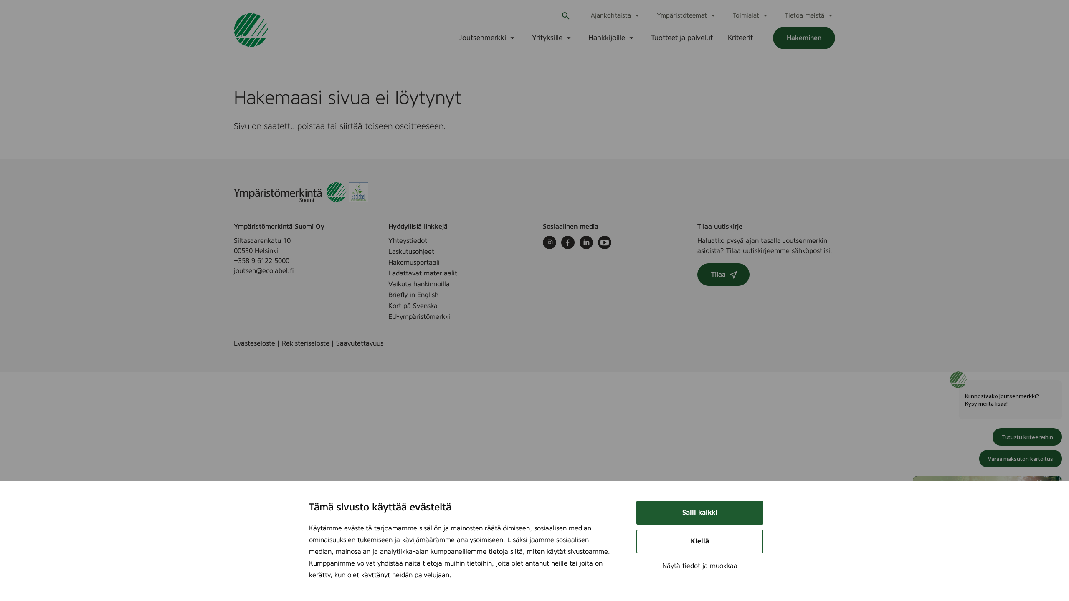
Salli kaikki (699, 512)
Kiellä (700, 541)
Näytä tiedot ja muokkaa (699, 566)
